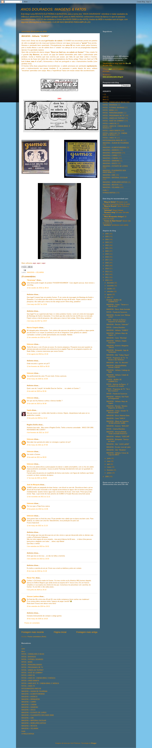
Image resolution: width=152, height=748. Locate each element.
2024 (107, 239)
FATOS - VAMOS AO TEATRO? (114, 118)
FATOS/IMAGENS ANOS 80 (112, 140)
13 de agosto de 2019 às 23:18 (37, 354)
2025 (107, 236)
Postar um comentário (32, 623)
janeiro (109, 473)
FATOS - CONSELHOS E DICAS (114, 102)
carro (104, 97)
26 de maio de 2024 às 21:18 (37, 571)
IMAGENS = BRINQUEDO (112, 153)
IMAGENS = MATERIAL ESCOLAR (115, 178)
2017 (107, 260)
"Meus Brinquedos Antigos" (114, 216)
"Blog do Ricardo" (111, 206)
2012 (107, 274)
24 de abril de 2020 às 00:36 (36, 391)
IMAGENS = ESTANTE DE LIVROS (115, 166)
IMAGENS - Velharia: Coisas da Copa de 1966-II (117, 454)
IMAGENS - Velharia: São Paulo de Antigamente (117, 397)
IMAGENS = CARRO (110, 155)
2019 (107, 254)
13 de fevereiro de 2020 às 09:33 (38, 366)
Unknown (30, 344)
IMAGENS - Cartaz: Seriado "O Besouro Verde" (117, 411)
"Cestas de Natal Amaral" (113, 221)
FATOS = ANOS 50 (109, 123)
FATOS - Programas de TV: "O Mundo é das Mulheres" (117, 359)
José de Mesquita (33, 485)
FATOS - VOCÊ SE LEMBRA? (113, 121)
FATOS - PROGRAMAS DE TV (113, 115)
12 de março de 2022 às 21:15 (37, 525)
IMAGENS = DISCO (110, 163)
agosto (109, 294)
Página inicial (60, 632)
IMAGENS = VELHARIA (35, 272)
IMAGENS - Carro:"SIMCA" (115, 418)
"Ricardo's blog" (110, 212)
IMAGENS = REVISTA (111, 185)
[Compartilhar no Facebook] (29, 267)
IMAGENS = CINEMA (110, 158)
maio (109, 461)
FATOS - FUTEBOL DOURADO (113, 108)
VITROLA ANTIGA (109, 193)
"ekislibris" (107, 225)
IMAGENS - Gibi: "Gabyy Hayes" (117, 355)
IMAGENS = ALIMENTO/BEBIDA (114, 147)
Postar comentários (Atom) (37, 636)
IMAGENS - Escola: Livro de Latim (118, 447)
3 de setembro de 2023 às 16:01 (38, 546)
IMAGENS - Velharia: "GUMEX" (117, 330)
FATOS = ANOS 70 (109, 138)
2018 (107, 257)
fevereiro (110, 470)
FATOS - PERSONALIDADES (113, 113)
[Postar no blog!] (25, 267)
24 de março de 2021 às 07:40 (37, 445)
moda (105, 190)
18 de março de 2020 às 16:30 (37, 379)
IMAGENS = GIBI (109, 175)
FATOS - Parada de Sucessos (116, 312)
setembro (110, 291)
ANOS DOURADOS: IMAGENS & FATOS (53, 9)
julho (109, 297)
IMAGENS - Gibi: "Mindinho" (116, 450)
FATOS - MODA (108, 110)
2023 (107, 242)
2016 (107, 263)
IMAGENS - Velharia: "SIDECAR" (118, 436)
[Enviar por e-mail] (22, 267)
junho (109, 458)
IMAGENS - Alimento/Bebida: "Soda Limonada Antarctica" (116, 432)
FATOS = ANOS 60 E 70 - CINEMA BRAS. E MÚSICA (115, 134)
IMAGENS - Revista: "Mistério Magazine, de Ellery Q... (116, 407)
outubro (110, 289)
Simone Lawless (33, 596)
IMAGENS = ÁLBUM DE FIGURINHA (116, 143)
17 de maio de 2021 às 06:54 (37, 478)
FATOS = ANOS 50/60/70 (111, 131)
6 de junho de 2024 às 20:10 (36, 590)
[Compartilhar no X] (27, 267)
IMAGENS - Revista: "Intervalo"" (117, 324)
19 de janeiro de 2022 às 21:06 (37, 509)
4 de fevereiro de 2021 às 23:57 (38, 432)
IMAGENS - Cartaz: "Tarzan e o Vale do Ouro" (117, 305)
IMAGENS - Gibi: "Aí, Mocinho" (117, 362)
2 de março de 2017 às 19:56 (37, 304)
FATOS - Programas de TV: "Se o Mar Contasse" (118, 390)
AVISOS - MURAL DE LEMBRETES (114, 301)
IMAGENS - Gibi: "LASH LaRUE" (117, 444)
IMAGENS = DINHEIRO (111, 161)
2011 (107, 277)
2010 (107, 280)
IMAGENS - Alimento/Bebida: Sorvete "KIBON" (116, 366)
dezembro (110, 283)
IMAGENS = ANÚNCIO (111, 150)
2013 (107, 271)
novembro (110, 286)
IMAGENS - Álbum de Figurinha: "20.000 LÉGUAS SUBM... (117, 422)
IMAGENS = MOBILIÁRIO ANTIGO (115, 182)
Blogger (93, 743)
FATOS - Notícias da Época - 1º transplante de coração (117, 385)
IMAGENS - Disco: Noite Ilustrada (118, 309)
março (109, 467)
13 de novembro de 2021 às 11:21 (38, 497)
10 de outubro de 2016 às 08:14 (38, 288)
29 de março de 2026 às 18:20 (37, 619)
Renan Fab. (31, 578)
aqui (110, 69)
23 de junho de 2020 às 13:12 (37, 418)
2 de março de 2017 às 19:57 (37, 321)
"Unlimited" (108, 210)
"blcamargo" (31, 280)
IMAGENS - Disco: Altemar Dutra (117, 415)
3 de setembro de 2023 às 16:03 (38, 559)
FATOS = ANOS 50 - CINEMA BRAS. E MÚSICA (38, 678)
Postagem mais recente (32, 632)
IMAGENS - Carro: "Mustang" (116, 338)
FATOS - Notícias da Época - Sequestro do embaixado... (116, 321)
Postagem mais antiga (86, 632)
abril (108, 464)
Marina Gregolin (33, 327)
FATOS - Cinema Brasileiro (115, 327)
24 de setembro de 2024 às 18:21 (38, 606)
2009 (107, 476)
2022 (107, 245)
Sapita (29, 410)
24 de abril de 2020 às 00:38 (36, 403)
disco (104, 99)
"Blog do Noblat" (110, 202)
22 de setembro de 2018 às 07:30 (38, 337)
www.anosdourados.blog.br (113, 77)
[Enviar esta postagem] (24, 270)
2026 (107, 234)
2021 (107, 248)
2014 (107, 268)
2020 (107, 251)
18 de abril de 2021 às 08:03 (36, 457)
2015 (107, 266)
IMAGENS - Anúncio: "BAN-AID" (117, 426)
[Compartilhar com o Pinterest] (31, 267)
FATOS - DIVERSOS (110, 105)
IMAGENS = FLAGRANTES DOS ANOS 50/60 (37, 715)
